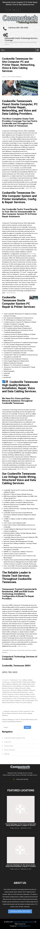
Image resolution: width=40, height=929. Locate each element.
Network (5, 688)
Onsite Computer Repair (22, 694)
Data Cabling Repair (24, 684)
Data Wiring (17, 686)
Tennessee (5, 139)
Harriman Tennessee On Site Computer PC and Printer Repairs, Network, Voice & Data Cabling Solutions (18, 713)
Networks (24, 692)
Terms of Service (9, 750)
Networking (17, 692)
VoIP (24, 500)
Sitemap (6, 754)
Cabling (24, 680)
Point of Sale (32, 254)
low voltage (9, 459)
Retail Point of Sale (13, 702)
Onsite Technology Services (21, 698)
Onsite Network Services (27, 696)
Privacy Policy (8, 746)
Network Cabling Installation (20, 690)
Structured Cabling (25, 702)
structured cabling (8, 168)
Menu (3, 50)
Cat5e (15, 442)
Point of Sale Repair (28, 700)
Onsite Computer (7, 694)
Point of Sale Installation (13, 700)
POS (36, 700)
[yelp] (18, 9)
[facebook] (6, 9)
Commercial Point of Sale (18, 682)
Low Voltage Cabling (28, 686)
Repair (4, 702)
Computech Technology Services (23, 922)
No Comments (16, 76)
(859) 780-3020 (31, 188)
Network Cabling (13, 688)
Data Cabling (31, 682)
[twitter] (10, 9)
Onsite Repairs (7, 698)
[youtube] (14, 9)
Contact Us (7, 742)
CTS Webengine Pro (23, 926)
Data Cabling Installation (10, 684)
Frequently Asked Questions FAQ (14, 738)
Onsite (30, 692)
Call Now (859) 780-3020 (20, 911)
